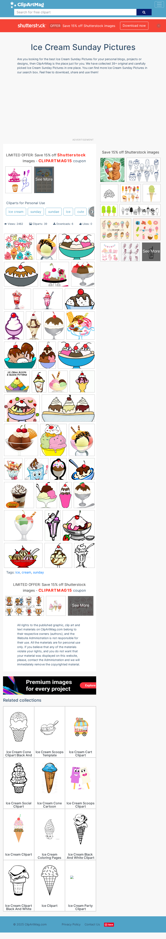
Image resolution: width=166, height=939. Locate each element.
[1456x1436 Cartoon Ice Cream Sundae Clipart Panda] (54, 276)
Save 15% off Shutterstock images (130, 152)
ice (68, 212)
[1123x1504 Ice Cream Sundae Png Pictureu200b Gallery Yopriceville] (58, 383)
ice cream (16, 212)
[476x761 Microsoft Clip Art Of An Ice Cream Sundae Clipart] (58, 471)
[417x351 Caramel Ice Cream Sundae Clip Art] (21, 276)
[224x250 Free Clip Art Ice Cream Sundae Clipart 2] (81, 327)
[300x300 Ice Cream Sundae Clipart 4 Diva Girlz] (82, 383)
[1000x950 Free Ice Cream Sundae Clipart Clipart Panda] (20, 357)
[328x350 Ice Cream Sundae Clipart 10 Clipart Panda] (79, 527)
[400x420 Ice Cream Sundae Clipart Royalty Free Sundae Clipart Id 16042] (58, 557)
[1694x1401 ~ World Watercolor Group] (48, 301)
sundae (53, 212)
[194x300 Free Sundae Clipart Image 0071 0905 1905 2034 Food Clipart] (54, 327)
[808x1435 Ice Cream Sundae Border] (39, 383)
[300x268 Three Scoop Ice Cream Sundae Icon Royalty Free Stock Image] (23, 527)
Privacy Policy (71, 924)
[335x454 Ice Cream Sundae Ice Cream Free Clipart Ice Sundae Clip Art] (53, 442)
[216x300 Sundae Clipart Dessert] (84, 496)
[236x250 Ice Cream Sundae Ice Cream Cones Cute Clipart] (21, 442)
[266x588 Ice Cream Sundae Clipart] (52, 527)
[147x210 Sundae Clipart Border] (46, 497)
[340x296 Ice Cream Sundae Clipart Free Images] (21, 410)
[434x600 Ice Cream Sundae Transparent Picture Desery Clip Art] (82, 441)
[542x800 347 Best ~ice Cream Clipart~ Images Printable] (46, 248)
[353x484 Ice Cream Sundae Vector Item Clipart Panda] (84, 557)
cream (26, 572)
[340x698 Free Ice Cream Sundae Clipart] (33, 327)
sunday (35, 212)
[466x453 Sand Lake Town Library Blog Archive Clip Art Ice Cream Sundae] (82, 470)
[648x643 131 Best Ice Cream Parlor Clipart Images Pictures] (19, 248)
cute (80, 212)
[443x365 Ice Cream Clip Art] (76, 357)
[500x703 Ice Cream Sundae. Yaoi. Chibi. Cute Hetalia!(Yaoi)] (13, 471)
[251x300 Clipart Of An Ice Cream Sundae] (83, 276)
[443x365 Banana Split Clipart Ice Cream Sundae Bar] (77, 248)
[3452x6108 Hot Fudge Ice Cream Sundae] (47, 357)
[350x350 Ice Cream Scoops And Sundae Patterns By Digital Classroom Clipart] (17, 383)
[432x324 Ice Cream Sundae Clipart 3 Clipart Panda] (23, 557)
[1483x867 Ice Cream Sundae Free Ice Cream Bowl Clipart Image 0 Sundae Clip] (68, 410)
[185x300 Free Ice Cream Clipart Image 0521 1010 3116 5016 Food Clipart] (14, 327)
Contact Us (92, 924)
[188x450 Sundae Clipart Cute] (65, 496)
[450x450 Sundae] (19, 497)
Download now (134, 25)
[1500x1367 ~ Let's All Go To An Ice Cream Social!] (17, 301)
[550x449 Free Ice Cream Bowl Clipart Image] (80, 301)
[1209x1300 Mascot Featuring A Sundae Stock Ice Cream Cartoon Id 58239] (36, 471)
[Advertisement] (84, 107)
